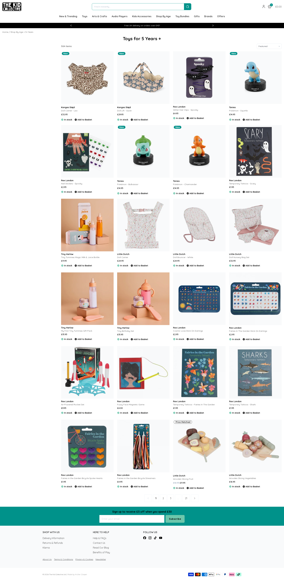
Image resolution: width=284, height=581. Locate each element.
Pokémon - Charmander (185, 184)
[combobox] (138, 6)
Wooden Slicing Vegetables (242, 478)
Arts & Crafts (99, 16)
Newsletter (101, 559)
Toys (84, 16)
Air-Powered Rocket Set (72, 404)
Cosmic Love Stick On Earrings (188, 331)
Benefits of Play (101, 552)
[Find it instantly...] (187, 6)
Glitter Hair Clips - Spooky (185, 110)
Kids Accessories (141, 16)
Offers (221, 16)
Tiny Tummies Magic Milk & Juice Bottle (80, 257)
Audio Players (119, 16)
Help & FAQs (99, 538)
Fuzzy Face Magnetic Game (130, 404)
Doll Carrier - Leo (69, 110)
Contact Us (99, 542)
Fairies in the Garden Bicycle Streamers (136, 478)
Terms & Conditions (63, 559)
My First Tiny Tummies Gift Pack (76, 331)
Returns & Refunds (53, 542)
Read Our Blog (101, 547)
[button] (71, 25)
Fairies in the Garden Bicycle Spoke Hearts (82, 478)
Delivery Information (53, 538)
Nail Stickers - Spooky (71, 183)
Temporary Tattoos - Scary (242, 183)
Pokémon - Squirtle (238, 110)
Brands (208, 16)
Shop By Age (163, 16)
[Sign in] (264, 7)
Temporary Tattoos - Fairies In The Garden (194, 404)
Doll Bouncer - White (183, 257)
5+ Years (29, 32)
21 (186, 498)
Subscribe (175, 518)
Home (5, 32)
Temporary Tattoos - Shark (242, 404)
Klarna (46, 547)
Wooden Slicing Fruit (183, 479)
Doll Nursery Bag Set (239, 257)
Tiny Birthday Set (125, 331)
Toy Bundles (182, 16)
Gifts (197, 16)
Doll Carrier (122, 257)
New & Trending (68, 16)
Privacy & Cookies (84, 559)
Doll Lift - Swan (124, 110)
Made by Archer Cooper (77, 574)
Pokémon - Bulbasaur (127, 184)
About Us (47, 559)
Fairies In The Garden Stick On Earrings (248, 331)
